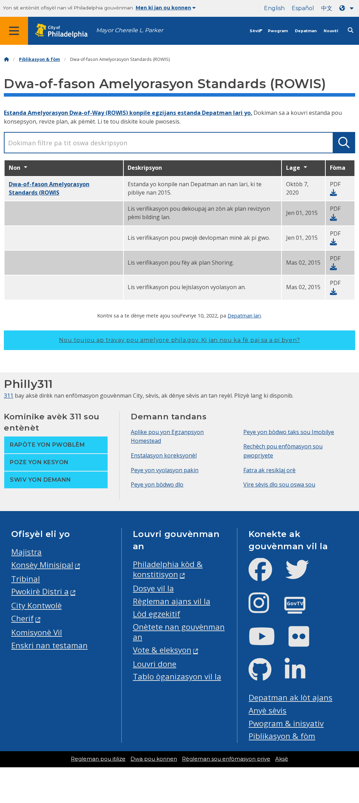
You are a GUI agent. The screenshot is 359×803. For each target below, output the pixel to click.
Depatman (306, 31)
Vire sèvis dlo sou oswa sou (279, 484)
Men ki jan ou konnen (163, 8)
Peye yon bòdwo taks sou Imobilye (288, 432)
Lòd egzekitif (156, 613)
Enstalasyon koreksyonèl (164, 455)
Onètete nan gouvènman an (179, 631)
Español (303, 8)
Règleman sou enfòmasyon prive (226, 759)
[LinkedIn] (301, 675)
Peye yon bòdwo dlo (157, 484)
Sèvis (255, 31)
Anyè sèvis (267, 710)
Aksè (281, 759)
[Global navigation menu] (14, 31)
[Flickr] (304, 642)
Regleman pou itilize (98, 759)
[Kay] (6, 59)
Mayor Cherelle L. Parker (129, 30)
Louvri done (154, 663)
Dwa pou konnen (153, 759)
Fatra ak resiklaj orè (269, 470)
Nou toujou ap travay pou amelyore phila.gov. (179, 340)
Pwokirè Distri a (40, 591)
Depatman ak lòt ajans (290, 697)
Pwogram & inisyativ (286, 723)
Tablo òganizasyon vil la (177, 676)
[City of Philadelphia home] (65, 31)
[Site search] (350, 30)
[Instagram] (264, 608)
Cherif (22, 618)
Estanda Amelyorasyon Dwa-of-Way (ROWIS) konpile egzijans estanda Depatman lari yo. (128, 113)
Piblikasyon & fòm (39, 59)
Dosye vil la (153, 588)
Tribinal (25, 578)
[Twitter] (302, 575)
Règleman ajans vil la (171, 601)
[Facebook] (266, 575)
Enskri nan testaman (49, 645)
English (274, 8)
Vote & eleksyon (162, 649)
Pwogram (278, 31)
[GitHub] (266, 675)
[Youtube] (267, 642)
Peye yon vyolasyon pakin (164, 470)
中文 (326, 8)
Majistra (26, 551)
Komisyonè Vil (36, 632)
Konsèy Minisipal (42, 564)
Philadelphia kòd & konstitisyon (168, 569)
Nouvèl (331, 31)
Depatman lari (244, 315)
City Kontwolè (36, 605)
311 (8, 395)
